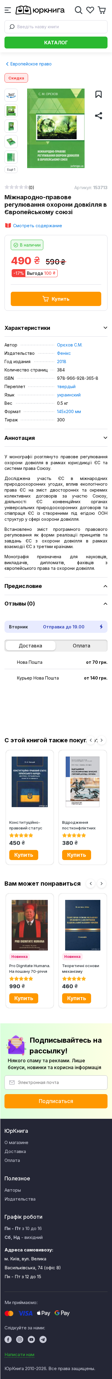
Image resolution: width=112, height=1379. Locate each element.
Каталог (56, 43)
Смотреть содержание (37, 225)
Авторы (12, 1190)
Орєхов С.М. (69, 344)
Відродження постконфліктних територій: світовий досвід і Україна (81, 825)
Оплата (81, 646)
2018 (61, 361)
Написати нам (19, 1354)
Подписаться (56, 1101)
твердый (66, 386)
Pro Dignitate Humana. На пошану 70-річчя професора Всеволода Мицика (29, 968)
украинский (69, 394)
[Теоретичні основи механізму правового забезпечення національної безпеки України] (82, 925)
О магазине (16, 1142)
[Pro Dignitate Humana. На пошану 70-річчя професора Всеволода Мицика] (29, 925)
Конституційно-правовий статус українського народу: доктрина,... (28, 825)
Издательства (20, 1199)
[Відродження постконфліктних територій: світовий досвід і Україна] (82, 782)
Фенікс (64, 353)
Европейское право (30, 63)
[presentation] (90, 740)
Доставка (30, 646)
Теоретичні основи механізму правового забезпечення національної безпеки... (80, 968)
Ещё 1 (11, 169)
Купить (61, 299)
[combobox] (56, 26)
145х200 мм (69, 411)
